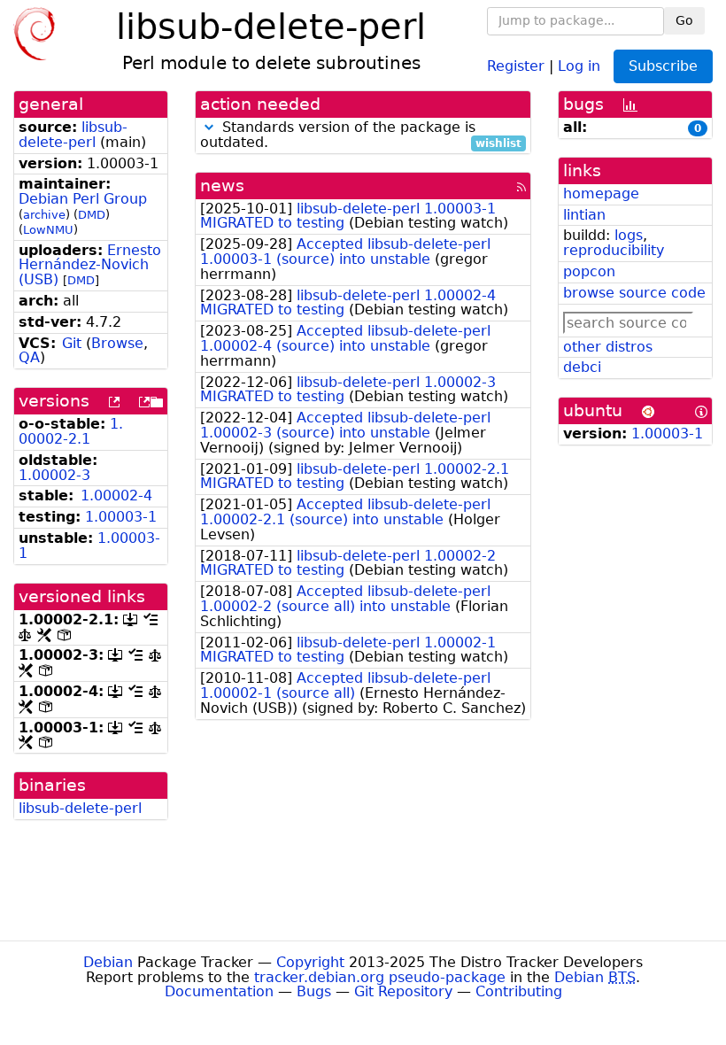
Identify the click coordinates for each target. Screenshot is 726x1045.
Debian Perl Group (83, 198)
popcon (589, 271)
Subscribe (663, 66)
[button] (209, 127)
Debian (108, 962)
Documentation (219, 991)
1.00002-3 (54, 475)
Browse (117, 343)
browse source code (634, 292)
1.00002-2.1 (71, 431)
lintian (584, 214)
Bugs (314, 991)
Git (71, 343)
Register (515, 65)
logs (628, 235)
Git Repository (403, 991)
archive (44, 214)
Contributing (518, 991)
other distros (608, 346)
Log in (579, 65)
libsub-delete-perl (73, 135)
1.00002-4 (116, 495)
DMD (91, 214)
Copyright (310, 962)
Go (684, 20)
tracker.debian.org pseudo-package (380, 977)
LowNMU (48, 229)
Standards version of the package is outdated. (360, 135)
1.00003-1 (121, 516)
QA (29, 357)
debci (582, 367)
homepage (601, 193)
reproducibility (613, 250)
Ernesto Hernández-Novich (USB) (90, 265)
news (222, 185)
